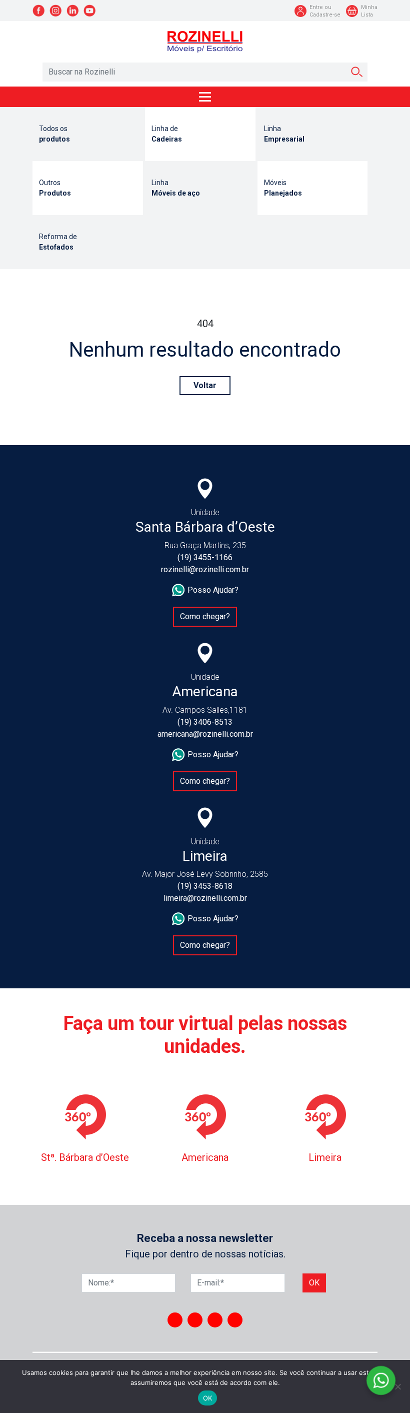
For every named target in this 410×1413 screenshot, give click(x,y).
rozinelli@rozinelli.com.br (205, 569)
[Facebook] (195, 1319)
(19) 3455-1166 (205, 557)
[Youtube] (235, 1319)
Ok (314, 1282)
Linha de (167, 134)
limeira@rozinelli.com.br (205, 898)
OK (207, 1398)
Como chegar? (205, 616)
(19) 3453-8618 (205, 886)
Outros (55, 188)
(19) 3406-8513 (205, 722)
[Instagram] (175, 1319)
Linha (284, 134)
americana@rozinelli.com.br (205, 734)
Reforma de (58, 242)
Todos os (54, 134)
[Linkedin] (215, 1319)
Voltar (205, 385)
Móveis (283, 188)
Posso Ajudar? (213, 590)
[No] (397, 1386)
